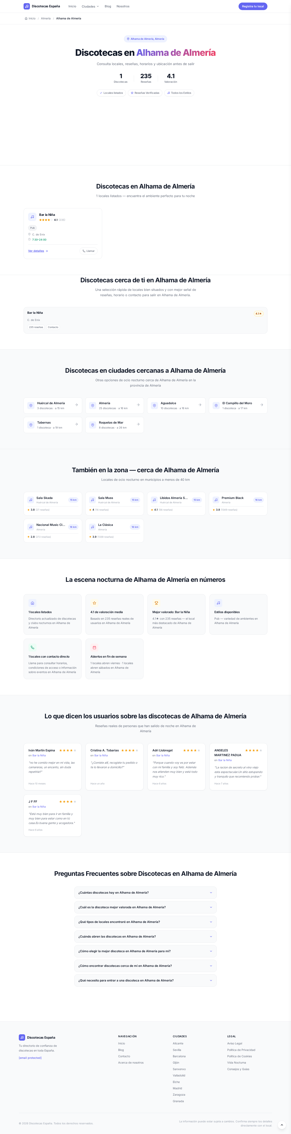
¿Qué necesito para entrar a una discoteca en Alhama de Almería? (126, 980)
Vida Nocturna (236, 1062)
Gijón (176, 1062)
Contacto (124, 1056)
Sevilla (177, 1050)
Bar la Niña (39, 755)
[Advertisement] (145, 126)
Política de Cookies (239, 1056)
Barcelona (179, 1056)
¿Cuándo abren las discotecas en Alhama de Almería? (117, 936)
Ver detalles (36, 250)
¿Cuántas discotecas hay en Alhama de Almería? (113, 892)
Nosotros (123, 6)
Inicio (72, 6)
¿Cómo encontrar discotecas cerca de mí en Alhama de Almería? (125, 966)
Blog (108, 6)
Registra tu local (253, 6)
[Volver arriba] (282, 1125)
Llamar (91, 250)
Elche (176, 1082)
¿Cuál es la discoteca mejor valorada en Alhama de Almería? (122, 907)
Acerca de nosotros (131, 1062)
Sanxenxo (179, 1069)
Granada (178, 1101)
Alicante (178, 1043)
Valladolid (179, 1075)
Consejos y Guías (238, 1069)
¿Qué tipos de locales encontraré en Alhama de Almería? (119, 922)
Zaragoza (179, 1094)
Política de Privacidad (241, 1050)
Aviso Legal (234, 1043)
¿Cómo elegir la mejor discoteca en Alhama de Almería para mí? (124, 951)
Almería (46, 18)
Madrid (177, 1088)
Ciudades (88, 6)
